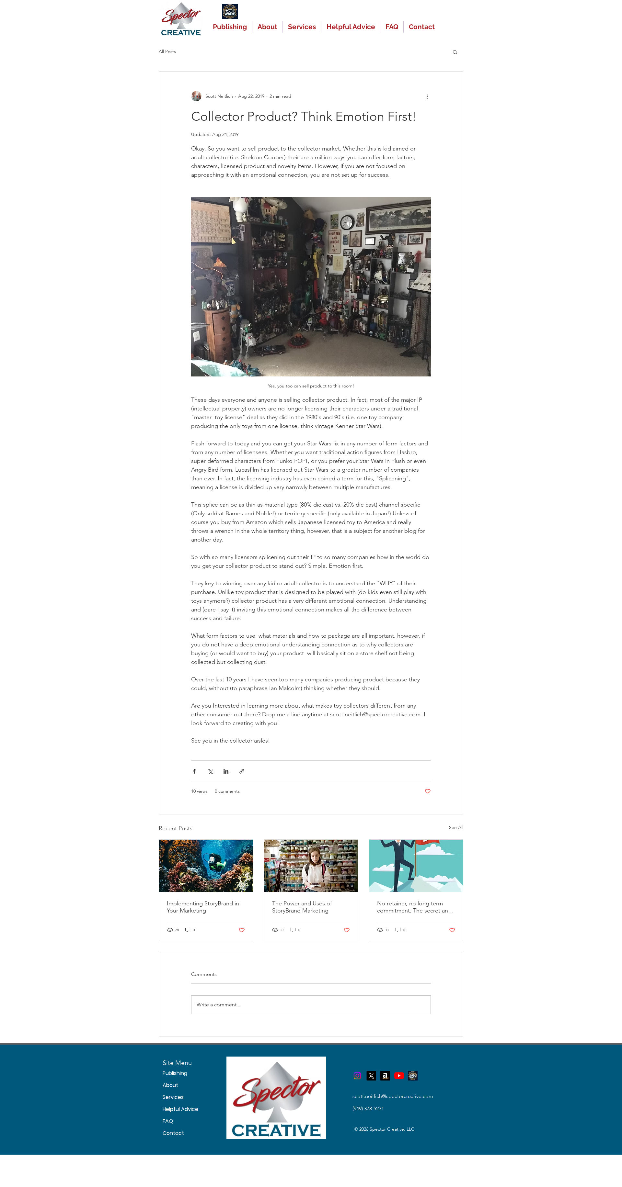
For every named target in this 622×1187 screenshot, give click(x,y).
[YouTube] (399, 1076)
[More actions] (427, 96)
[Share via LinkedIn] (226, 771)
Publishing (173, 1073)
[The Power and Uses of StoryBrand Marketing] (311, 866)
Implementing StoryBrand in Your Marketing (203, 907)
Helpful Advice (173, 1109)
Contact (173, 1133)
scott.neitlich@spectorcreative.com (392, 1096)
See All (456, 827)
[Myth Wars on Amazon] (385, 1076)
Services (173, 1097)
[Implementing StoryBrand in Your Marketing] (206, 866)
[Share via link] (242, 771)
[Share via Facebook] (194, 771)
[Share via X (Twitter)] (210, 771)
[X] (371, 1076)
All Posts (167, 51)
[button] (455, 51)
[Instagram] (357, 1076)
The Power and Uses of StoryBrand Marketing (302, 907)
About (170, 1085)
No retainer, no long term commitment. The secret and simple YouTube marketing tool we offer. (414, 907)
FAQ (168, 1121)
